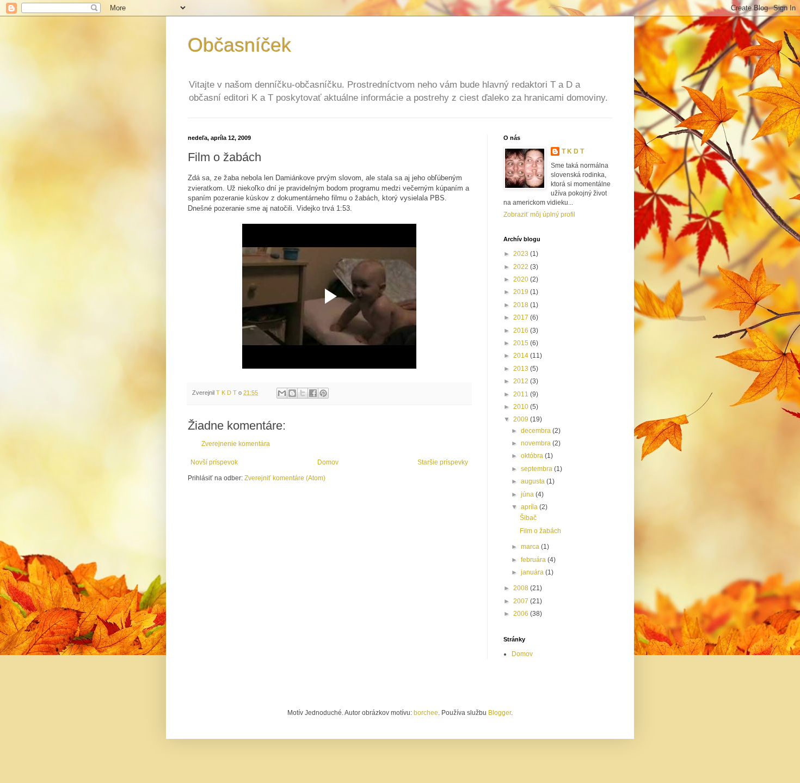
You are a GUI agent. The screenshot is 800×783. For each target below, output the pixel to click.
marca (531, 546)
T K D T (573, 151)
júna (528, 494)
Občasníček (239, 45)
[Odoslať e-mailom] (281, 393)
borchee (426, 713)
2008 (521, 588)
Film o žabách (540, 531)
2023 (521, 254)
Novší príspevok (214, 462)
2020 (521, 279)
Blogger (499, 713)
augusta (533, 481)
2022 (521, 267)
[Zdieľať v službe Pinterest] (323, 393)
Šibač (528, 518)
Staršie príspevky (442, 462)
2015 (521, 343)
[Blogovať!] (292, 393)
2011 (521, 394)
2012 (521, 381)
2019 (521, 292)
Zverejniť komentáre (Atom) (284, 478)
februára (534, 560)
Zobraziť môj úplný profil (539, 214)
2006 (521, 613)
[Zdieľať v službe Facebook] (312, 393)
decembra (536, 431)
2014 (521, 355)
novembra (536, 443)
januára (533, 572)
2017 (521, 317)
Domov (328, 462)
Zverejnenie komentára (235, 444)
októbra (533, 456)
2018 (521, 305)
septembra (537, 469)
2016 (521, 330)
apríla (530, 507)
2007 (521, 601)
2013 (521, 368)
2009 (521, 419)
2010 (521, 407)
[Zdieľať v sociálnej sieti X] (302, 393)
